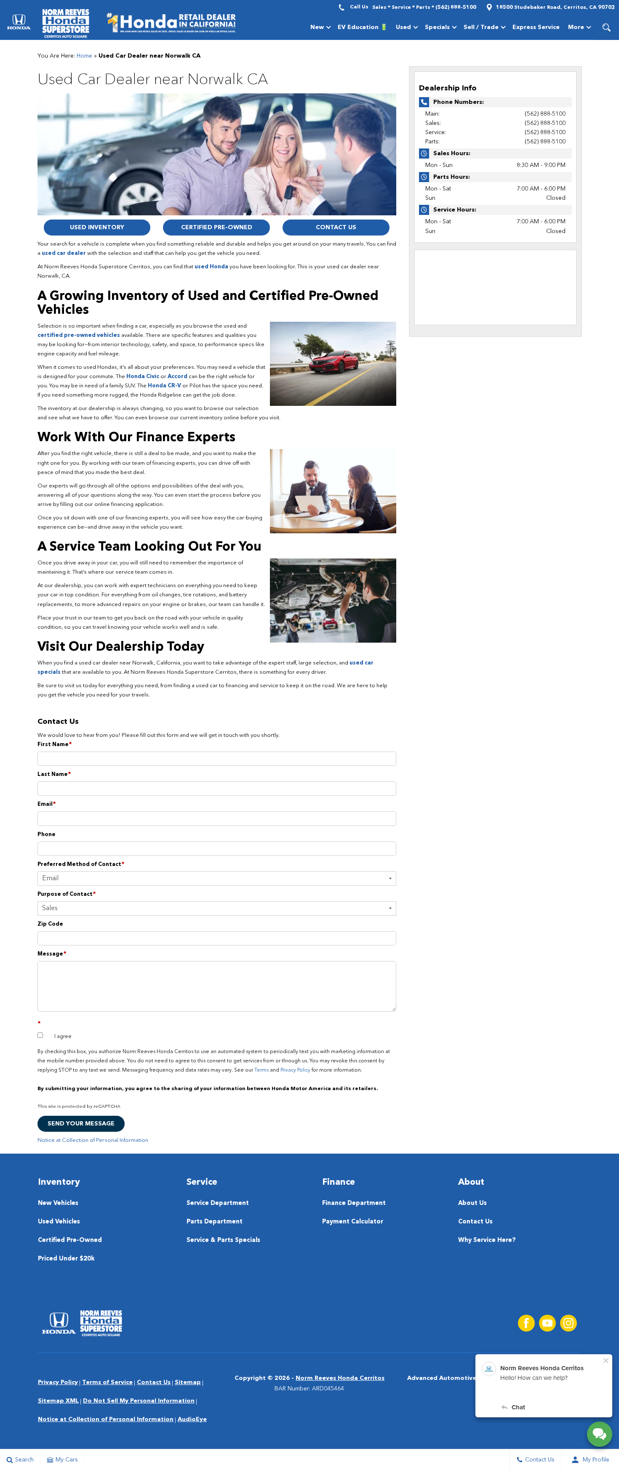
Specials (437, 28)
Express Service (536, 27)
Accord (177, 376)
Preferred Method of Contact (81, 864)
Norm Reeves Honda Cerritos (340, 1378)
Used (403, 27)
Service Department (218, 1203)
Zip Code (50, 924)
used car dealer (64, 253)
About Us (472, 1203)
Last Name (54, 774)
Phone (46, 834)
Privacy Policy (295, 1070)
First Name (54, 744)
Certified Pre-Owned (216, 227)
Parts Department (215, 1222)
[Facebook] (526, 1323)
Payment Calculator (352, 1222)
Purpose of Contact (66, 894)
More (576, 28)
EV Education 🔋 (362, 27)
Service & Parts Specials (223, 1240)
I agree (63, 1036)
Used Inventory (97, 227)
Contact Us (336, 227)
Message (52, 954)
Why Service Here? (487, 1240)
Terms (261, 1070)
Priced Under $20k (66, 1259)
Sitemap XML (58, 1401)
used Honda (211, 267)
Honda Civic (142, 376)
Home (84, 56)
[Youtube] (547, 1323)
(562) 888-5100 (545, 114)
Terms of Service (107, 1382)
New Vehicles (58, 1203)
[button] (606, 27)
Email (46, 804)
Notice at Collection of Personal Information (92, 1140)
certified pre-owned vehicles (78, 335)
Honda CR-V (164, 386)
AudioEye (192, 1419)
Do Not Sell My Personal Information (139, 1401)
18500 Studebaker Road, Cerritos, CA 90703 (555, 7)
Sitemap (188, 1382)
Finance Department (354, 1203)
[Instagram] (568, 1323)
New (317, 27)
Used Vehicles (59, 1222)
